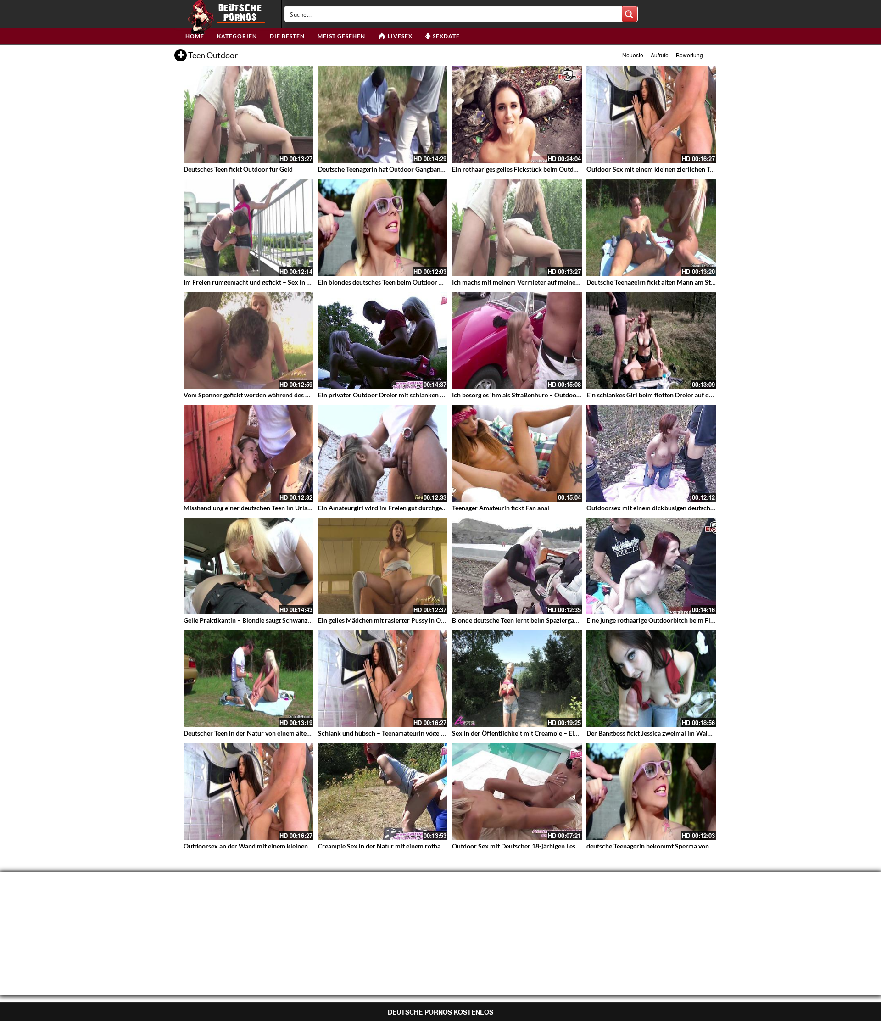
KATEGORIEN (237, 36)
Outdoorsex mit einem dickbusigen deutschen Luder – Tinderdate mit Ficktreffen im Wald (714, 508)
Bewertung (689, 55)
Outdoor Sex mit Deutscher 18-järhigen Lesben (519, 846)
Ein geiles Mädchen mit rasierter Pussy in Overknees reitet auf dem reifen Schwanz (435, 620)
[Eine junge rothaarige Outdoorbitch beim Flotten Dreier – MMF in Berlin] (651, 566)
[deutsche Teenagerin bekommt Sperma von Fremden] (651, 791)
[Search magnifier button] (629, 14)
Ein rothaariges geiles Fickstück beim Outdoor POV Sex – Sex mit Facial (554, 169)
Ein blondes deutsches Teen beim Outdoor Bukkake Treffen (402, 282)
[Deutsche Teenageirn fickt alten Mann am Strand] (651, 227)
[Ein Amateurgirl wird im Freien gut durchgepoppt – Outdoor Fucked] (383, 453)
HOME (194, 36)
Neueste (632, 55)
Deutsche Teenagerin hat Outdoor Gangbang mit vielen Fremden (409, 169)
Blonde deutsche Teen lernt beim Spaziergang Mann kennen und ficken (552, 620)
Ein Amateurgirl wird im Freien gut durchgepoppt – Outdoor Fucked (415, 508)
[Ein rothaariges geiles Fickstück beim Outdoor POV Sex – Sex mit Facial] (517, 114)
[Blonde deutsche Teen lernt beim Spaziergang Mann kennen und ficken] (517, 566)
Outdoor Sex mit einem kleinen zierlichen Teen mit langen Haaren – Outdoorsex (700, 169)
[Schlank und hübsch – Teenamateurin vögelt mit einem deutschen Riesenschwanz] (383, 678)
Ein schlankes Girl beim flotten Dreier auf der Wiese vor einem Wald (683, 395)
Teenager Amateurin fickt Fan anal (500, 508)
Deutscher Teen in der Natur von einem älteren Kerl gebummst (272, 733)
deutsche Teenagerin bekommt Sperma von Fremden (661, 846)
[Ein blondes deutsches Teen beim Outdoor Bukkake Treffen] (383, 227)
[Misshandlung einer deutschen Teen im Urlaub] (248, 453)
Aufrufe (660, 55)
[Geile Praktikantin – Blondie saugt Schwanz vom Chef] (248, 566)
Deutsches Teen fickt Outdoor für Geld (238, 169)
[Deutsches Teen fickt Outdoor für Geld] (248, 114)
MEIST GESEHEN (341, 36)
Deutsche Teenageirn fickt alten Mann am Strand (655, 282)
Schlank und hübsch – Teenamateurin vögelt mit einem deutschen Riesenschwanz (433, 733)
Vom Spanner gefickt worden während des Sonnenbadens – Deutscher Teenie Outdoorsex (311, 395)
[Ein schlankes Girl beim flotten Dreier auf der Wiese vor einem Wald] (651, 340)
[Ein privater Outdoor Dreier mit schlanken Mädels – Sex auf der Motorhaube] (383, 340)
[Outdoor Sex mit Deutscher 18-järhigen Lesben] (517, 791)
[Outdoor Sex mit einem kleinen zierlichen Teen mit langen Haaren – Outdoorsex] (651, 114)
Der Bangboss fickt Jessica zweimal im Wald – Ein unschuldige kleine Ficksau (695, 733)
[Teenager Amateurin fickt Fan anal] (517, 453)
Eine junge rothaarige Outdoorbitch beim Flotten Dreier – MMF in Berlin (689, 620)
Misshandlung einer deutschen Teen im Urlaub (249, 508)
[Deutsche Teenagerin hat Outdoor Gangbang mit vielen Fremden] (383, 114)
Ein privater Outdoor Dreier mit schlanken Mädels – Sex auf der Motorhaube (427, 395)
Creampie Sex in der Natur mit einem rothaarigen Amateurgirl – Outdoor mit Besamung (443, 846)
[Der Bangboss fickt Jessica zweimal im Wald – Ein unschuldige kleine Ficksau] (651, 678)
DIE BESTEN (287, 36)
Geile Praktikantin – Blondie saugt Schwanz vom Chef (260, 620)
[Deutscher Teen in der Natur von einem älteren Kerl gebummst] (248, 678)
